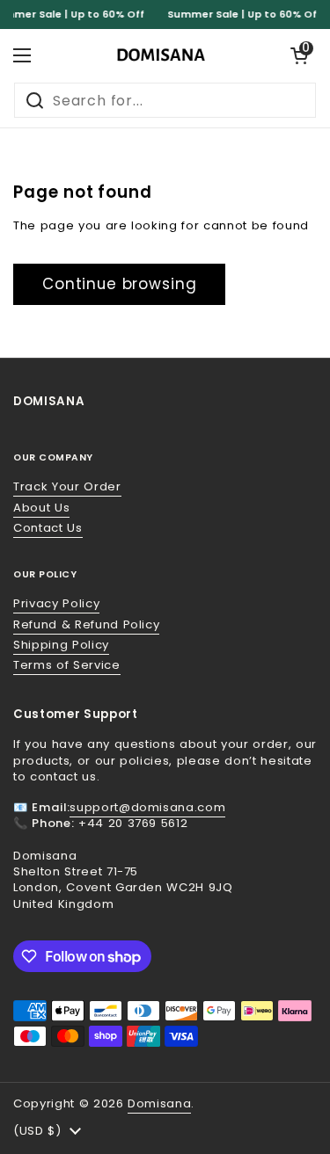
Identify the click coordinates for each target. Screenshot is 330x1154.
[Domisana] (161, 55)
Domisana (159, 1103)
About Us (41, 507)
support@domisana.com (147, 807)
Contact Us (48, 527)
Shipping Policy (61, 644)
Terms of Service (67, 665)
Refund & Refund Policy (86, 624)
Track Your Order (67, 486)
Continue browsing (119, 283)
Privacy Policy (56, 603)
